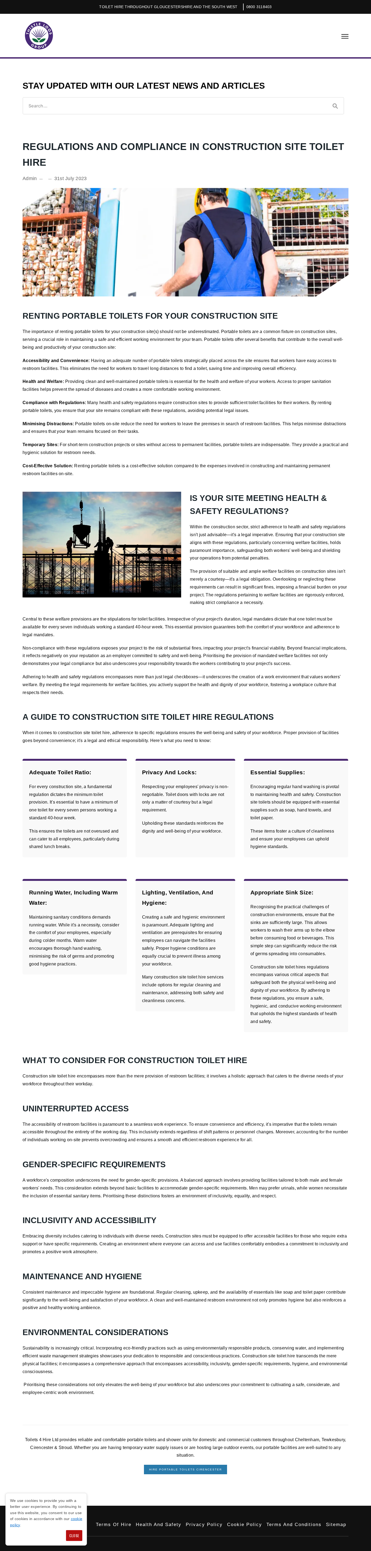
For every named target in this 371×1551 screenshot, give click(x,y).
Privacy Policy (204, 1524)
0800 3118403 (259, 7)
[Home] (39, 35)
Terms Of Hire (113, 1524)
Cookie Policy (244, 1524)
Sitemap (336, 1524)
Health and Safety (158, 1524)
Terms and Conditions (294, 1524)
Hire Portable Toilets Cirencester (185, 1469)
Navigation (344, 36)
